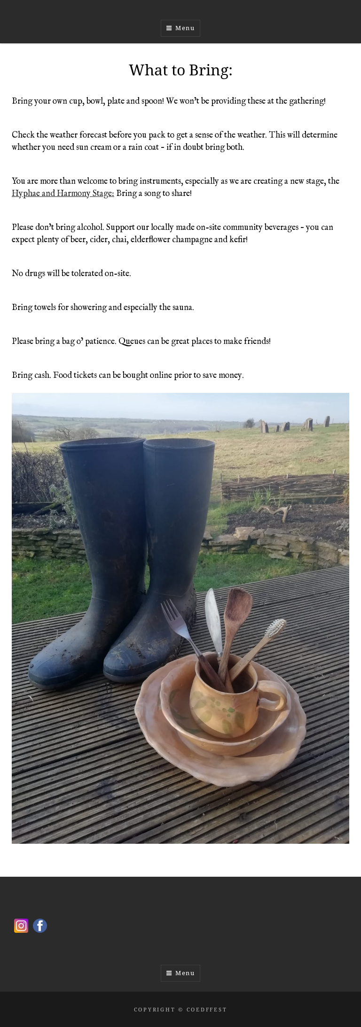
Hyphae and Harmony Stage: (63, 193)
